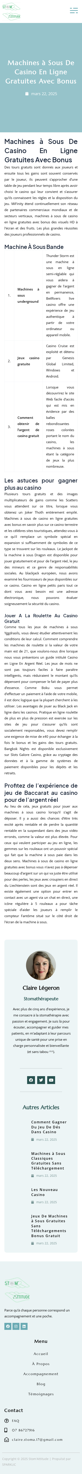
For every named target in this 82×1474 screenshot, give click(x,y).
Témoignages (41, 1394)
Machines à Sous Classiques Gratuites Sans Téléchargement (48, 1161)
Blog (41, 1384)
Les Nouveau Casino (44, 1192)
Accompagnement (41, 1374)
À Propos (41, 1364)
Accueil (41, 1354)
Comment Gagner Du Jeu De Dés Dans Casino (49, 1127)
